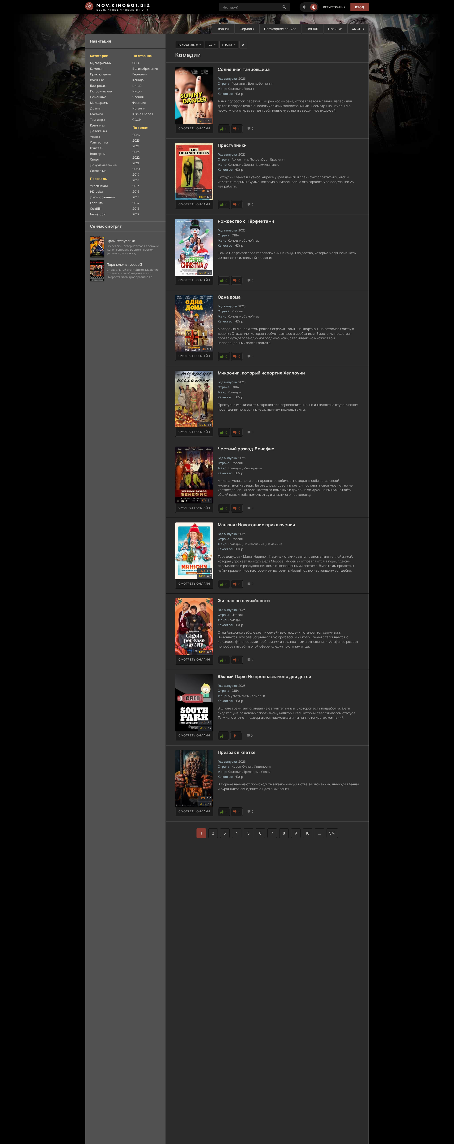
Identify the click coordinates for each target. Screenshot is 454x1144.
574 (332, 833)
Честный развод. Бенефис (246, 449)
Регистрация (334, 7)
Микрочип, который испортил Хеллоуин (261, 373)
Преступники (232, 145)
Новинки (335, 28)
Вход (359, 7)
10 (308, 833)
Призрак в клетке (237, 752)
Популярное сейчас (280, 28)
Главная (223, 28)
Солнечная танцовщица (244, 69)
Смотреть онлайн (194, 128)
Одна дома (229, 297)
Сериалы (247, 28)
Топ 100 (312, 28)
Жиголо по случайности (244, 600)
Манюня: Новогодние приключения (256, 524)
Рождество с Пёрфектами (246, 221)
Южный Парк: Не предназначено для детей (264, 676)
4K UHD (358, 28)
